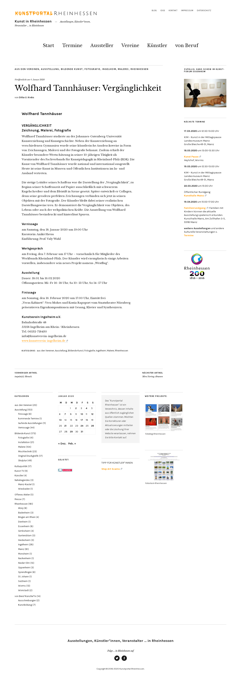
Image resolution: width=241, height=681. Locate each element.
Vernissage (23, 427)
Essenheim (23, 526)
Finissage (23, 414)
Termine (72, 45)
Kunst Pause (191, 156)
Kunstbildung (25, 605)
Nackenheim (24, 558)
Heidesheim (24, 540)
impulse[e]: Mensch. (26, 375)
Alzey (20, 508)
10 (82, 414)
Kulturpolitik (21, 466)
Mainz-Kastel (25, 484)
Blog (154, 10)
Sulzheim (23, 581)
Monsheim (23, 553)
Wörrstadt (23, 590)
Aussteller (101, 45)
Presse (18, 499)
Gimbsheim (24, 531)
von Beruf (186, 45)
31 (82, 431)
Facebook (124, 660)
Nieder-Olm (24, 563)
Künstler (157, 45)
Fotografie (92, 69)
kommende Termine (28, 418)
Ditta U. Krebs (26, 97)
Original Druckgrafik (28, 456)
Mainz (21, 549)
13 (60, 420)
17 (82, 420)
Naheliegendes (22, 480)
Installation (24, 442)
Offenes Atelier (22, 494)
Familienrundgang (195, 207)
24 (82, 425)
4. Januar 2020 (38, 79)
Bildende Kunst (72, 69)
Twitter (117, 660)
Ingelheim (109, 69)
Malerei (123, 69)
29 (71, 431)
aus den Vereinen (27, 69)
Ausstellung (50, 69)
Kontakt (173, 10)
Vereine (130, 45)
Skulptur (22, 460)
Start (48, 45)
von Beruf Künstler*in (25, 596)
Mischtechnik (25, 451)
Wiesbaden (24, 488)
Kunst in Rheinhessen (33, 21)
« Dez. (62, 443)
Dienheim (23, 521)
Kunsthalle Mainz (194, 195)
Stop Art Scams (110, 468)
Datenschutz (204, 10)
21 (65, 425)
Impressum (187, 10)
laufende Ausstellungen (30, 423)
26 (92, 425)
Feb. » (72, 443)
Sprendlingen (25, 572)
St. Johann (23, 576)
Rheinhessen (140, 69)
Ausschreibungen (27, 600)
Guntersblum (25, 535)
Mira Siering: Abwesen (152, 375)
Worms (22, 585)
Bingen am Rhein (26, 517)
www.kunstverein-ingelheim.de (43, 340)
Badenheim (24, 512)
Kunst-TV (19, 471)
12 (92, 414)
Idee (162, 10)
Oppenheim (24, 567)
